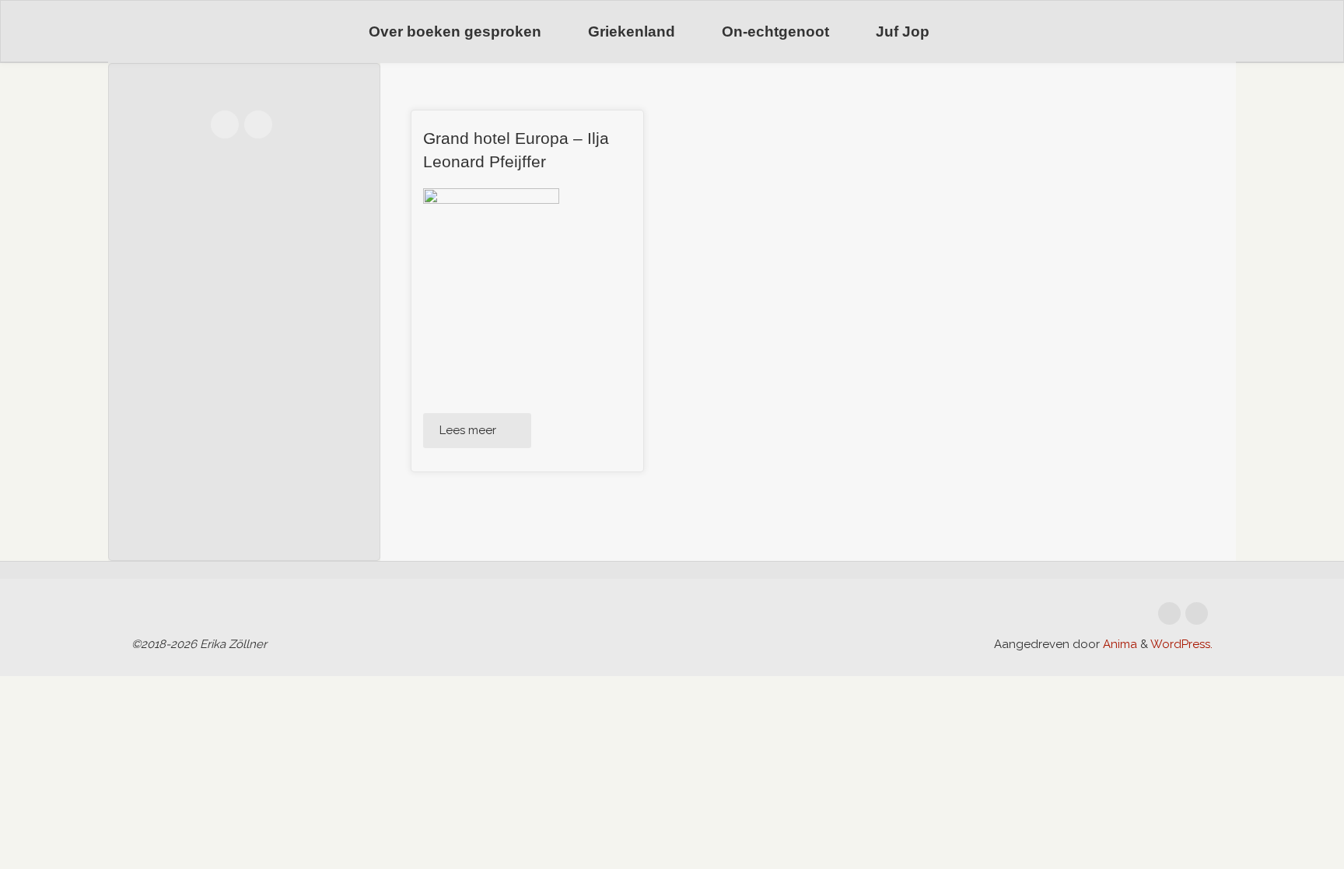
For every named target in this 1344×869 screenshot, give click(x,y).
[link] (972, 32)
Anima (1118, 644)
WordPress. (1181, 644)
